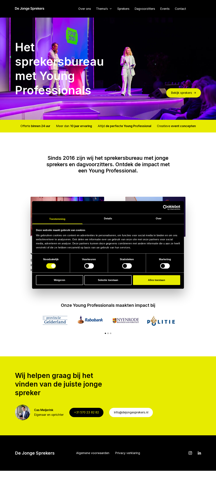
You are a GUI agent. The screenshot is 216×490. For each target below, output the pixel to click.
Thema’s (102, 8)
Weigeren (59, 280)
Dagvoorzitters (144, 8)
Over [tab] (158, 218)
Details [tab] (108, 218)
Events (165, 8)
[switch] (89, 266)
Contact (180, 8)
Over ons (84, 8)
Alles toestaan (156, 280)
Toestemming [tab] (57, 218)
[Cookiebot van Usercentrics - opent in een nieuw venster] (165, 207)
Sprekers (123, 8)
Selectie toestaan (108, 280)
